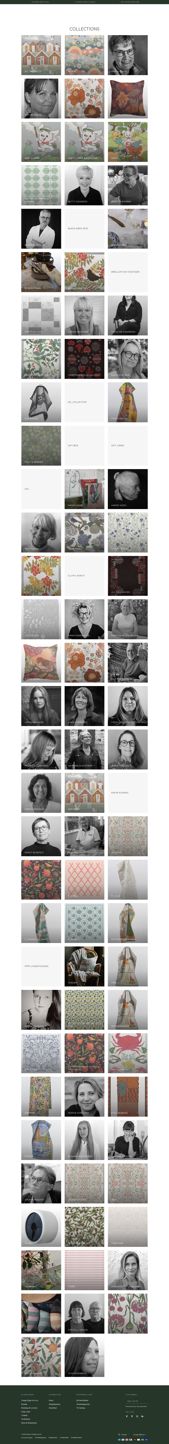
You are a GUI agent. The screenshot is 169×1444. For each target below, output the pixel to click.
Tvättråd (24, 1415)
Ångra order (25, 1412)
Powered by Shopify (27, 1437)
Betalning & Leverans (29, 1408)
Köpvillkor (53, 1408)
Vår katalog (80, 1408)
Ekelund (28, 1434)
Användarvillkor (64, 1437)
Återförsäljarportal (83, 1404)
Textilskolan (25, 1419)
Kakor (51, 1400)
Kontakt (24, 1404)
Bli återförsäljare (82, 1400)
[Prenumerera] (146, 1401)
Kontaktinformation (76, 1437)
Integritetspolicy (54, 1404)
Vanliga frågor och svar (29, 1400)
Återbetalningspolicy (40, 1437)
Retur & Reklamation (29, 1423)
